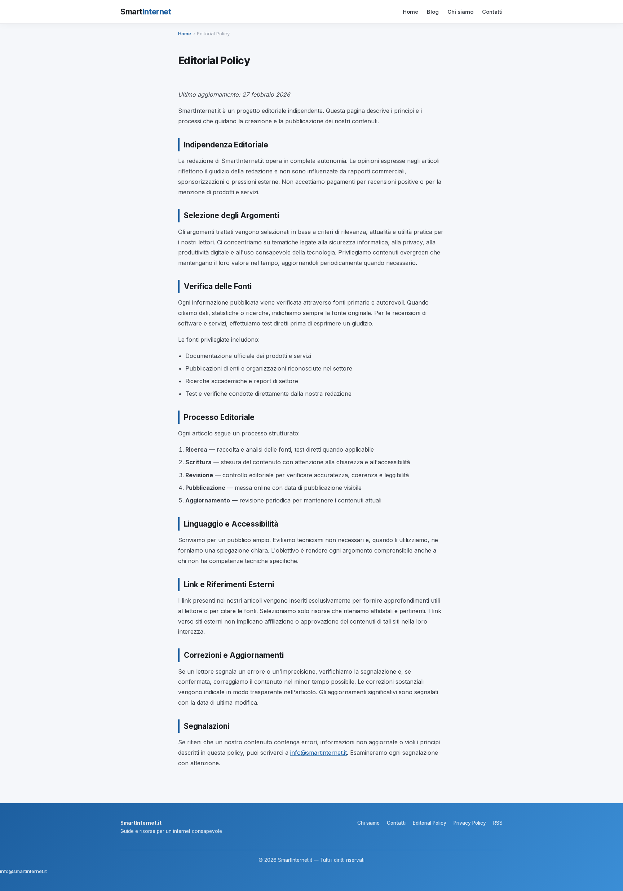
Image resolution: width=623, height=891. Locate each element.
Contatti (492, 12)
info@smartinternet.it (318, 752)
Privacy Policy (470, 823)
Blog (433, 12)
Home (410, 12)
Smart (145, 11)
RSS (498, 823)
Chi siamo (460, 12)
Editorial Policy (429, 823)
